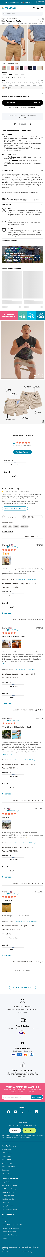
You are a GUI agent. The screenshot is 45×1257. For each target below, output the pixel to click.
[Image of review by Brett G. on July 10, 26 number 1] (6, 644)
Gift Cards (5, 1173)
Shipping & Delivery (9, 1189)
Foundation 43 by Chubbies (12, 1224)
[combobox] (34, 536)
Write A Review (22, 452)
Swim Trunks (6, 1149)
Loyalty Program (7, 1206)
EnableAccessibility (40, 2)
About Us (5, 1218)
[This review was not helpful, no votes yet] (40, 619)
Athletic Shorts (7, 1153)
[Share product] (30, 124)
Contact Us (5, 1202)
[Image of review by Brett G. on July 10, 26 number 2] (16, 644)
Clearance (5, 1170)
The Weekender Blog (9, 1209)
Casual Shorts (6, 1156)
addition (24, 527)
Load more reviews (22, 970)
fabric (16, 527)
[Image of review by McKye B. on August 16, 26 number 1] (6, 561)
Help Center (6, 1182)
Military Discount (8, 1195)
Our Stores (22, 1012)
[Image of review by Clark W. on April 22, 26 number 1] (6, 907)
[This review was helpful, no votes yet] (36, 619)
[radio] (4, 68)
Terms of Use (6, 1252)
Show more (7, 532)
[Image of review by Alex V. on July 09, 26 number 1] (6, 824)
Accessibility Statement (10, 1235)
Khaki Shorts (6, 1160)
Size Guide (39, 80)
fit (10, 527)
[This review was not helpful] (40, 710)
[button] (13, 43)
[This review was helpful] (36, 962)
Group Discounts (8, 1192)
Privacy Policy (27, 1252)
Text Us (15, 1130)
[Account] (34, 7)
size (4, 527)
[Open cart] (38, 7)
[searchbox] (12, 517)
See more (6, 613)
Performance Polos (8, 1166)
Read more (7, 664)
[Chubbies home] (9, 7)
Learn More (22, 117)
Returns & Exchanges (9, 1185)
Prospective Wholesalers (10, 1228)
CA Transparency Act (9, 1231)
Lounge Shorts (7, 1163)
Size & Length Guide (9, 1199)
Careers (4, 1238)
